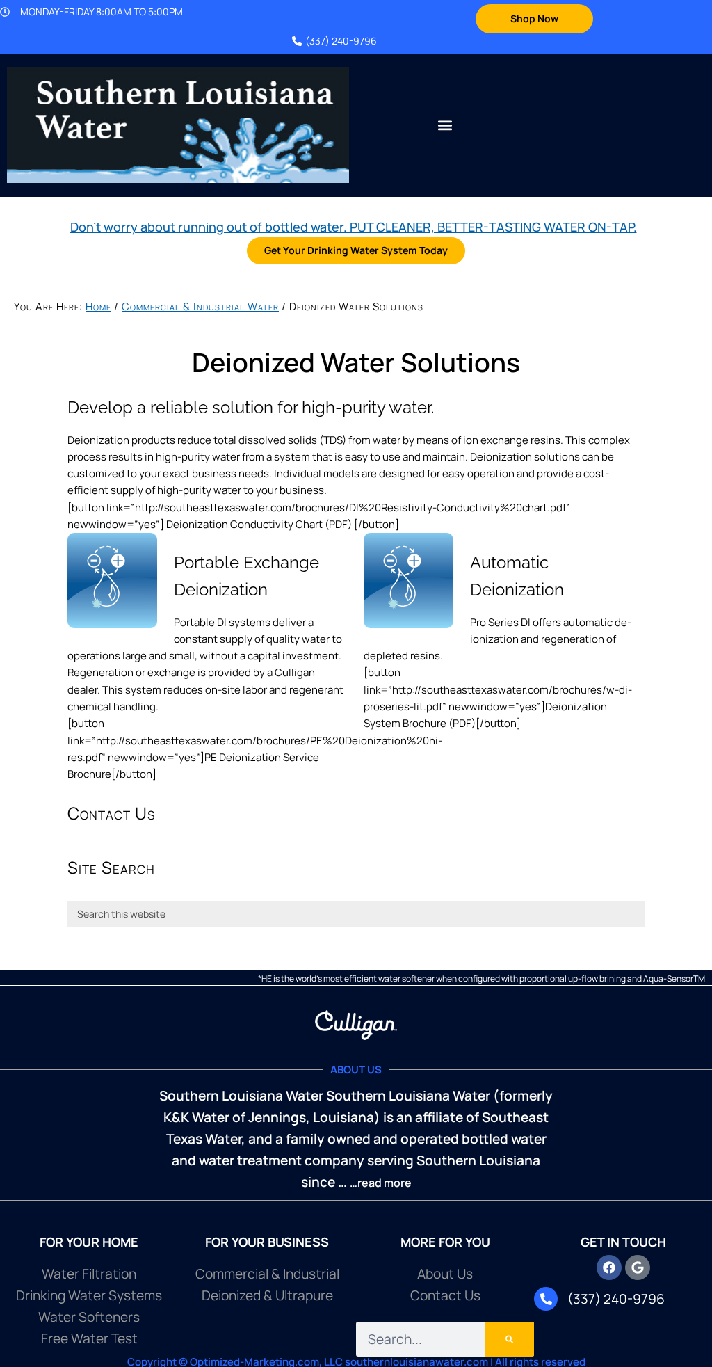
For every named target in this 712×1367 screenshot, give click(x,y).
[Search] (509, 1339)
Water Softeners (89, 1317)
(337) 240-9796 (341, 40)
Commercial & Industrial (267, 1274)
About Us (445, 1274)
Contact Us (445, 1295)
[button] (445, 124)
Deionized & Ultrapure (267, 1295)
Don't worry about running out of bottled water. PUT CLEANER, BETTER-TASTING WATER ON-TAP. (353, 226)
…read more (381, 1182)
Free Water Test (89, 1338)
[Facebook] (609, 1267)
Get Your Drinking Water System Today (356, 250)
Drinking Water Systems (89, 1295)
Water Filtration (89, 1274)
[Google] (637, 1267)
